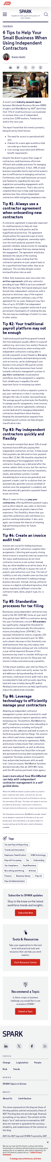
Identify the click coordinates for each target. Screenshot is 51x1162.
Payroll (38, 876)
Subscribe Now (25, 912)
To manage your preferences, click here (25, 1159)
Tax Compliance (11, 865)
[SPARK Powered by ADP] (25, 11)
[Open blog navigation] (5, 14)
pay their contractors (13, 374)
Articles (32, 870)
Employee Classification (15, 855)
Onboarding (38, 860)
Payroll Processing (12, 860)
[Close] (48, 1142)
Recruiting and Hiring (14, 870)
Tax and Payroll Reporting (16, 844)
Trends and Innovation (14, 850)
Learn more (9, 775)
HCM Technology (38, 855)
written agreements (13, 281)
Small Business (29, 865)
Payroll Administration (14, 881)
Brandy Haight (18, 56)
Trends (8, 26)
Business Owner (23, 876)
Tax (27, 860)
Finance (8, 876)
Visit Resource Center (25, 962)
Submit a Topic (25, 1011)
